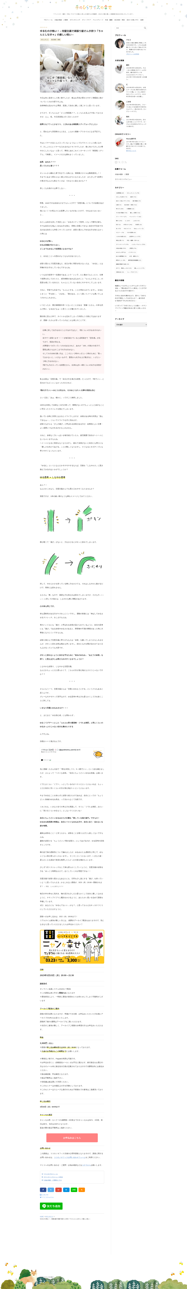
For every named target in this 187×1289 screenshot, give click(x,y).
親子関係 (135, 201)
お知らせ (126, 224)
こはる (135, 221)
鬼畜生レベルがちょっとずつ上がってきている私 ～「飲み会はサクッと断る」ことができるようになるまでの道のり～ (131, 288)
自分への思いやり (132, 20)
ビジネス (131, 252)
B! (66, 1190)
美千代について (131, 151)
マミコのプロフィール (51, 1174)
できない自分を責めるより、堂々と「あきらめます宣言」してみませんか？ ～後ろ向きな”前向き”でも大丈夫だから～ (130, 298)
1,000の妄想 (119, 236)
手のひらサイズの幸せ (47, 1277)
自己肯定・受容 (119, 20)
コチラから (86, 1165)
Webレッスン (137, 228)
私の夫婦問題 (120, 256)
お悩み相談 (119, 248)
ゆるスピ (126, 228)
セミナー (118, 232)
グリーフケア (86, 20)
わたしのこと (45, 39)
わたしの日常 (120, 197)
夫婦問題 (118, 193)
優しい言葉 (133, 213)
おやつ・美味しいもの (122, 268)
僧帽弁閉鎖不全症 (121, 264)
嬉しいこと (137, 268)
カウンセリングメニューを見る (53, 1177)
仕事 (117, 205)
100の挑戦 (130, 232)
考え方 (118, 209)
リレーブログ (130, 272)
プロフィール (48, 20)
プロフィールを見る (132, 54)
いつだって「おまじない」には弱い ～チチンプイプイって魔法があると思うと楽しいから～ (131, 308)
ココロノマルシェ (136, 244)
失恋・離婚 (108, 20)
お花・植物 (132, 256)
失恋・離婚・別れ (132, 240)
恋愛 (131, 197)
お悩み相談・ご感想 (61, 20)
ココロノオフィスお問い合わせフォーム (70, 1157)
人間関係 (128, 209)
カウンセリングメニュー (123, 179)
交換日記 (118, 272)
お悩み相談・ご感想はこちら (53, 1180)
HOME (42, 1216)
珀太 (117, 224)
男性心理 (118, 240)
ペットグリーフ (98, 20)
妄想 (141, 20)
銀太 (117, 221)
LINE (74, 1190)
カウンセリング (75, 20)
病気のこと (119, 260)
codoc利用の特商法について (48, 1279)
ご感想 (131, 248)
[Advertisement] (72, 1238)
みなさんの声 (120, 252)
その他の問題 (120, 213)
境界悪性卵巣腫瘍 (133, 260)
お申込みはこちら (72, 1138)
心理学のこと (133, 236)
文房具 (137, 224)
